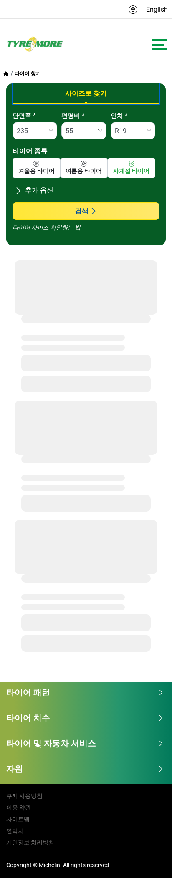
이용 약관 (18, 807)
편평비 (73, 115)
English (157, 9)
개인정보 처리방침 (30, 842)
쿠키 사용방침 (24, 795)
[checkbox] (37, 168)
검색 (82, 211)
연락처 (15, 831)
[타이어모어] (32, 44)
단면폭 (24, 115)
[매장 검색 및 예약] (133, 9)
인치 (119, 115)
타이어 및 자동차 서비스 (51, 743)
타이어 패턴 (28, 692)
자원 (14, 768)
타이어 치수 (28, 718)
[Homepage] (5, 73)
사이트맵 (18, 819)
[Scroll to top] (150, 860)
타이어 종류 (30, 151)
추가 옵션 (38, 190)
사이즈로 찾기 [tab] (86, 93)
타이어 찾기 (28, 73)
